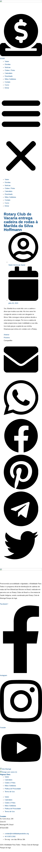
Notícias (8, 67)
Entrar (7, 88)
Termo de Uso (10, 791)
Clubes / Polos (10, 70)
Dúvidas (8, 64)
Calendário (8, 73)
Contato (7, 82)
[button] (21, 135)
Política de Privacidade (13, 789)
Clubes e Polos (10, 783)
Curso (7, 85)
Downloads (9, 76)
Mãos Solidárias (10, 79)
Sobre (7, 61)
